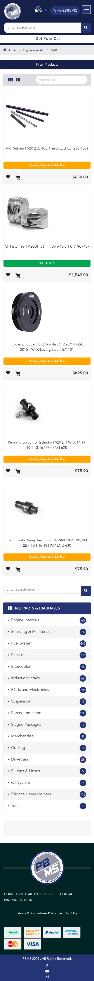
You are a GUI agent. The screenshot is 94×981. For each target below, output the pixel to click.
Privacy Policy (25, 913)
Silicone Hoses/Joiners (47, 794)
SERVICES (51, 894)
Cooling (47, 747)
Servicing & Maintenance (47, 631)
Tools (47, 805)
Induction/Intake (47, 678)
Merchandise (47, 736)
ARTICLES (35, 894)
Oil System (47, 782)
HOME (9, 894)
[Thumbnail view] (10, 79)
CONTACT (67, 894)
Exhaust (47, 655)
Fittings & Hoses (47, 771)
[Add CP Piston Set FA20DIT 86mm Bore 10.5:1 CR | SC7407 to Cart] (18, 275)
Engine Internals (47, 620)
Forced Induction (47, 713)
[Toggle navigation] (86, 9)
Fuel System (47, 643)
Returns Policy (46, 913)
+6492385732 (67, 10)
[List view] (18, 79)
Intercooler (47, 666)
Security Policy (68, 913)
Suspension (47, 701)
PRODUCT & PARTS (18, 900)
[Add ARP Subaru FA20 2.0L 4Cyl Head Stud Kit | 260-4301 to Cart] (18, 178)
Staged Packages (47, 724)
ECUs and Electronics (47, 689)
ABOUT (21, 894)
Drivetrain (47, 759)
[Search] (86, 28)
